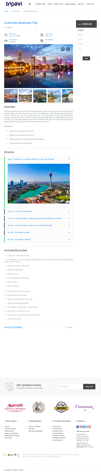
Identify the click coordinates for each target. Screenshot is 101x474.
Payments (32, 429)
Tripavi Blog (8, 438)
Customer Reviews (10, 429)
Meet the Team (9, 431)
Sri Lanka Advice (57, 440)
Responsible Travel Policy (12, 435)
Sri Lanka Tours (40, 4)
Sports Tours (58, 4)
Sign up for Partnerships (36, 431)
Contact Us (90, 4)
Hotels (50, 4)
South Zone (15, 11)
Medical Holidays (70, 4)
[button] (68, 83)
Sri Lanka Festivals (57, 433)
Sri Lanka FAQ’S (57, 429)
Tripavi (21, 470)
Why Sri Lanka (56, 426)
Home (6, 11)
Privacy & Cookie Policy (11, 433)
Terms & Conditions (35, 426)
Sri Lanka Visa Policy (58, 435)
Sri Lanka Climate (57, 431)
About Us (81, 4)
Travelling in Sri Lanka (58, 438)
